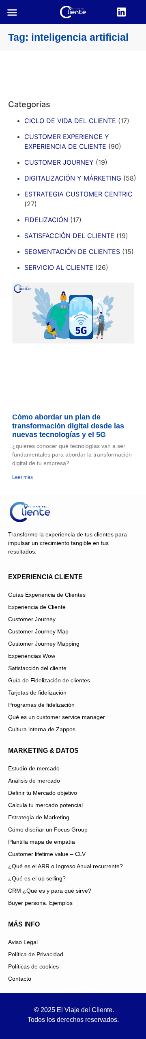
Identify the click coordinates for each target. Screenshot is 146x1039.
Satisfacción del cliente (69, 236)
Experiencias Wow (31, 656)
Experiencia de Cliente (37, 607)
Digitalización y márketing (72, 178)
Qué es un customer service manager (56, 717)
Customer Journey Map (38, 631)
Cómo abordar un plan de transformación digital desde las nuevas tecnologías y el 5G (68, 426)
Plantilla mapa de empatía (41, 841)
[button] (12, 12)
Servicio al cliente (58, 267)
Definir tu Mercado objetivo (42, 793)
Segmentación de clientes (72, 251)
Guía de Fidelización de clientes (49, 680)
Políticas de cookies (33, 966)
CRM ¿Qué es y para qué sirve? (49, 890)
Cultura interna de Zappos (41, 729)
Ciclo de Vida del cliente (70, 121)
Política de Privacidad (35, 954)
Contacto (19, 978)
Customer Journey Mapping (43, 643)
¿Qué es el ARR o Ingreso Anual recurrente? (65, 866)
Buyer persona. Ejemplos (40, 903)
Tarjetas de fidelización (37, 692)
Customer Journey (32, 619)
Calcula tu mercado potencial (45, 805)
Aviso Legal (23, 942)
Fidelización (46, 220)
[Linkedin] (122, 12)
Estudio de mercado (34, 768)
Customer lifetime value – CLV (47, 854)
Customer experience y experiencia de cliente (66, 141)
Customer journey (59, 162)
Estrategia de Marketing (38, 817)
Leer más (22, 477)
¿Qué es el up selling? (37, 878)
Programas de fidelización (41, 704)
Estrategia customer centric (78, 194)
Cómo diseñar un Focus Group (48, 829)
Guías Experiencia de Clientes (47, 594)
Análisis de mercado (34, 780)
